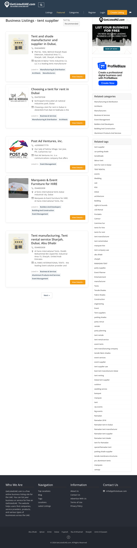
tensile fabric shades (102, 353)
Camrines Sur (99, 223)
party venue (99, 321)
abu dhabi (98, 254)
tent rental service (101, 339)
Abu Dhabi (32, 532)
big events (98, 411)
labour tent (98, 160)
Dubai (56, 532)
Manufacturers (49, 73)
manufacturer (99, 281)
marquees (98, 465)
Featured (61, 12)
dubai (96, 192)
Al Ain (49, 532)
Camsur (97, 218)
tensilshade (98, 156)
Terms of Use (76, 502)
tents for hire (99, 227)
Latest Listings (44, 506)
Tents (96, 286)
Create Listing (117, 12)
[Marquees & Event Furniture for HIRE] (18, 188)
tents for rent (99, 232)
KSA (95, 187)
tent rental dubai (101, 241)
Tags (40, 498)
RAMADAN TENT (100, 263)
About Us (75, 491)
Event (96, 308)
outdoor (97, 384)
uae (95, 183)
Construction (99, 299)
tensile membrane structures (105, 456)
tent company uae (101, 250)
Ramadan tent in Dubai (103, 424)
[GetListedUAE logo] (20, 4)
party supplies (100, 268)
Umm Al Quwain (100, 532)
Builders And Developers (50, 207)
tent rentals (99, 335)
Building (97, 201)
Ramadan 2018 (100, 420)
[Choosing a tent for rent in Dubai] (18, 97)
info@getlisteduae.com (116, 491)
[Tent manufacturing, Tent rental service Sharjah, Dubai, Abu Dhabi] (18, 243)
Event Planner (99, 272)
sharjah (97, 259)
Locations (42, 502)
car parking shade (101, 151)
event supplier (100, 362)
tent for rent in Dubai (102, 165)
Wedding (97, 178)
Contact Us (75, 495)
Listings (48, 12)
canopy (97, 469)
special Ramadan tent (102, 447)
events (97, 174)
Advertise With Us (78, 498)
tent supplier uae (101, 366)
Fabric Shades (99, 295)
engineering (99, 304)
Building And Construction (43, 210)
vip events (98, 407)
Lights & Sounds (100, 205)
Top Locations (44, 491)
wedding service (100, 389)
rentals (97, 326)
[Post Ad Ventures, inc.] (18, 149)
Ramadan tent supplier (103, 433)
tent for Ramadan (101, 442)
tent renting (99, 375)
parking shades (100, 317)
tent (96, 402)
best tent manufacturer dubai (106, 371)
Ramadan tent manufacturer (105, 429)
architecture (99, 196)
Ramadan (98, 416)
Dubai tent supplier (102, 380)
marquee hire (99, 245)
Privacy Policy (76, 506)
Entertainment (100, 277)
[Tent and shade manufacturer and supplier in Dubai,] (18, 44)
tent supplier (99, 147)
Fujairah (65, 532)
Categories (74, 12)
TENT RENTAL (99, 169)
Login (102, 12)
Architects (36, 73)
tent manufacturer (101, 236)
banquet (97, 393)
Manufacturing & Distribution (52, 69)
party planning (100, 330)
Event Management (48, 164)
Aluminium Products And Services (46, 275)
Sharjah (89, 532)
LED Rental (98, 209)
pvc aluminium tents (102, 460)
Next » (47, 295)
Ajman (42, 532)
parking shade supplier (103, 451)
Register (92, 12)
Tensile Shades (100, 290)
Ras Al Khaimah (77, 532)
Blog (40, 495)
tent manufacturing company (106, 348)
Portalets (98, 214)
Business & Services (48, 116)
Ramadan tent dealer (102, 438)
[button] (130, 12)
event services (100, 357)
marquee (98, 398)
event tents (98, 344)
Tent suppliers (100, 313)
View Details (77, 76)
